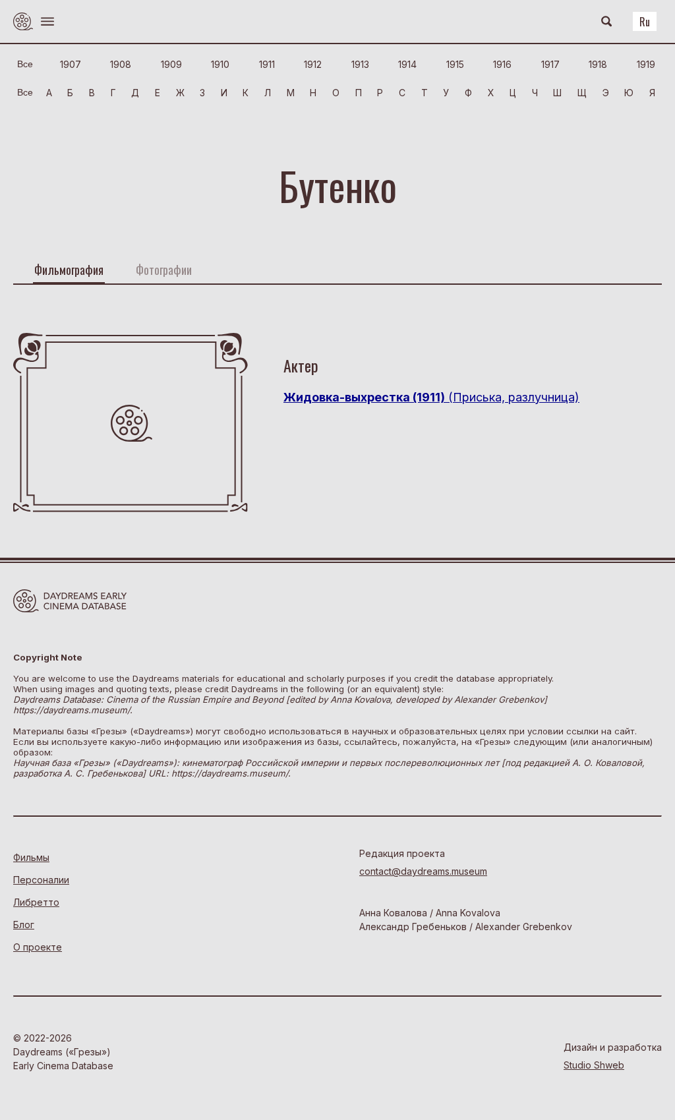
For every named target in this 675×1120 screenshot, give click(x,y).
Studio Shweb (594, 1065)
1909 (171, 64)
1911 (267, 64)
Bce (25, 64)
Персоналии (41, 879)
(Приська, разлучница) (431, 397)
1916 (502, 64)
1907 (70, 64)
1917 (550, 64)
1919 (646, 64)
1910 (220, 64)
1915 (455, 64)
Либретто (36, 902)
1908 (120, 64)
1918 (598, 64)
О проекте (37, 947)
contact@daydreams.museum (423, 871)
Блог (23, 924)
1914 (407, 64)
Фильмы (31, 857)
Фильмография (68, 269)
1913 (360, 64)
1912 (313, 64)
